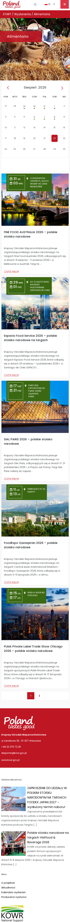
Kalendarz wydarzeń (13, 892)
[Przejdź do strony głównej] (11, 4)
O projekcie (8, 882)
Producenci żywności (13, 897)
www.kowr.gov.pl (10, 760)
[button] (35, 4)
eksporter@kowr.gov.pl (14, 753)
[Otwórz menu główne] (64, 4)
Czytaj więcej (11, 271)
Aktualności (8, 887)
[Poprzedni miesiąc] (8, 87)
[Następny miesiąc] (61, 87)
